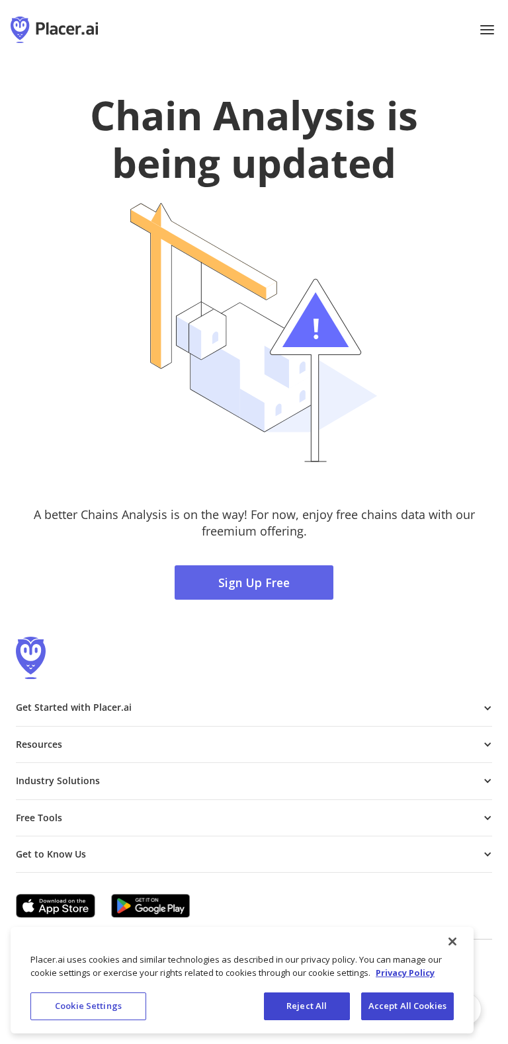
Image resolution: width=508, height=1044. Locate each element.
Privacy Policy (405, 973)
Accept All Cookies (407, 1006)
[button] (487, 30)
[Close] (452, 941)
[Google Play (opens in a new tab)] (150, 906)
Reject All (306, 1006)
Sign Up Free (254, 582)
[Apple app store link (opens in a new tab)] (55, 906)
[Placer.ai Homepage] (54, 30)
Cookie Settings (88, 1006)
